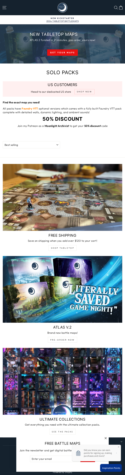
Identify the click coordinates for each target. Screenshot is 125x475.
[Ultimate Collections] (62, 381)
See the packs (62, 431)
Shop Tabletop (62, 248)
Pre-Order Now (62, 340)
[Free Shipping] (62, 197)
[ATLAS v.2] (62, 289)
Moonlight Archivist (57, 125)
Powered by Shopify (62, 472)
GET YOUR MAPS (62, 52)
